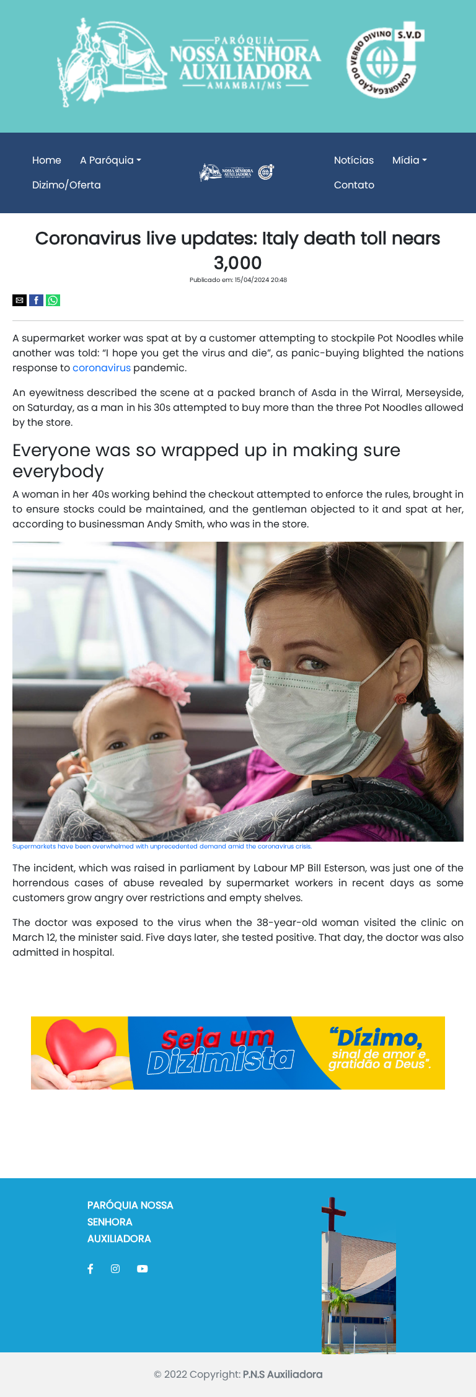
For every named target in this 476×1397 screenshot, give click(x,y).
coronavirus (102, 368)
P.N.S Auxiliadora (283, 1374)
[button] (19, 300)
